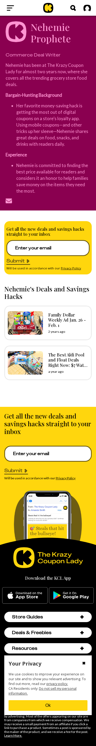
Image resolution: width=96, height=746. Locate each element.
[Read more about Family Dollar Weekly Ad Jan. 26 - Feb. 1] (24, 323)
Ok (48, 705)
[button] (82, 617)
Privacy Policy (71, 268)
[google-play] (71, 595)
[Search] (73, 8)
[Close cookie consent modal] (83, 664)
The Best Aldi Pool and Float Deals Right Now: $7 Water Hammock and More (68, 365)
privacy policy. (57, 684)
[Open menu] (19, 8)
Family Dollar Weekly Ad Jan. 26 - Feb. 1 (67, 320)
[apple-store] (25, 595)
